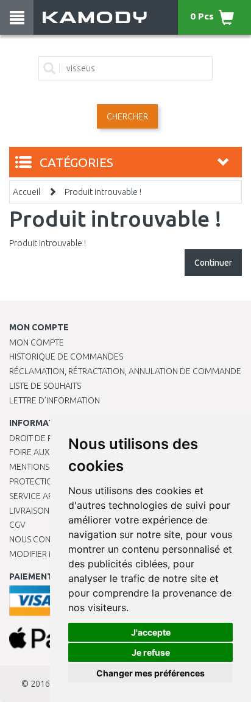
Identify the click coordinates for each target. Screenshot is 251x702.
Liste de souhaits (45, 386)
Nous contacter (44, 539)
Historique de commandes (66, 356)
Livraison (29, 511)
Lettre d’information (54, 400)
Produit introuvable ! (103, 192)
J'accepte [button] (151, 632)
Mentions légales (47, 467)
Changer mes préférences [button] (150, 673)
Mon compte (36, 342)
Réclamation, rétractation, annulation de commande (125, 371)
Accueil (26, 192)
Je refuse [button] (151, 652)
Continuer (213, 263)
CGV (17, 525)
